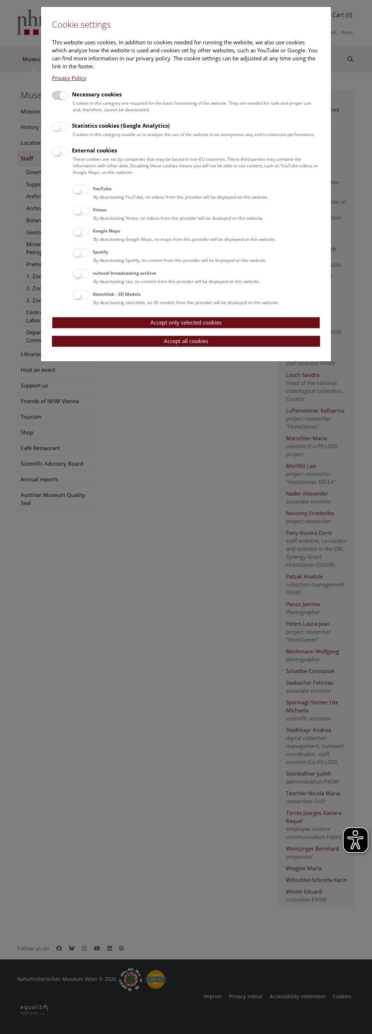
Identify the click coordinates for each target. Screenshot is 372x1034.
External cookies (94, 150)
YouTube (102, 189)
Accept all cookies (186, 341)
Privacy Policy (69, 77)
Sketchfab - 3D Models (117, 294)
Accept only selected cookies (186, 322)
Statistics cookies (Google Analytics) (121, 125)
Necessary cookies (97, 94)
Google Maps (106, 231)
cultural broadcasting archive (124, 273)
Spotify (100, 252)
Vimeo (99, 210)
